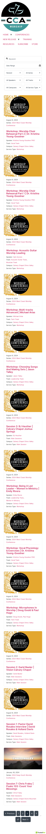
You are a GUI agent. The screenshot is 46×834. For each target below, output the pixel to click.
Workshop (20, 149)
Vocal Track (15, 143)
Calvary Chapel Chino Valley (23, 146)
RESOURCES (8, 44)
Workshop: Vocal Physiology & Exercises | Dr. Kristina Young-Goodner (22, 551)
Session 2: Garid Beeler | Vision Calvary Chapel (20, 668)
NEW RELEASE (9, 39)
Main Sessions (16, 438)
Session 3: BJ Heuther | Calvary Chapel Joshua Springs (19, 429)
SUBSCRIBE (23, 44)
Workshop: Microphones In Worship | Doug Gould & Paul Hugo (22, 610)
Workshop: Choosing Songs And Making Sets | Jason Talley (22, 369)
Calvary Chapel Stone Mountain (24, 799)
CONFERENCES (22, 34)
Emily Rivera (17, 495)
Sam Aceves (17, 257)
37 (18, 819)
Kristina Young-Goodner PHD (24, 140)
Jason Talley (17, 376)
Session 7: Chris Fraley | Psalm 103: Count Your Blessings (19, 786)
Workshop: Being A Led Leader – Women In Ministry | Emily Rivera (22, 489)
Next (24, 819)
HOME (6, 34)
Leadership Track (17, 379)
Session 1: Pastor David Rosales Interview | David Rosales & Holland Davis (20, 727)
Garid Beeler (17, 674)
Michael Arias (18, 316)
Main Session (21, 444)
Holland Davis (29, 733)
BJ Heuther (17, 435)
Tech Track (15, 319)
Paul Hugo (27, 617)
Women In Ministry (13, 500)
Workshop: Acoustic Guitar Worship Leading (21, 251)
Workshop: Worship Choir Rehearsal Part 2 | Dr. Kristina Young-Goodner (22, 134)
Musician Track (11, 262)
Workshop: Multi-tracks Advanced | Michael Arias (20, 311)
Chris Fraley (17, 793)
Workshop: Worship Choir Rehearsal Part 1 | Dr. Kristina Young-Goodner (22, 193)
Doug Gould (17, 617)
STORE (35, 44)
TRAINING (27, 39)
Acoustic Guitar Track (19, 260)
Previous (11, 813)
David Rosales (18, 733)
